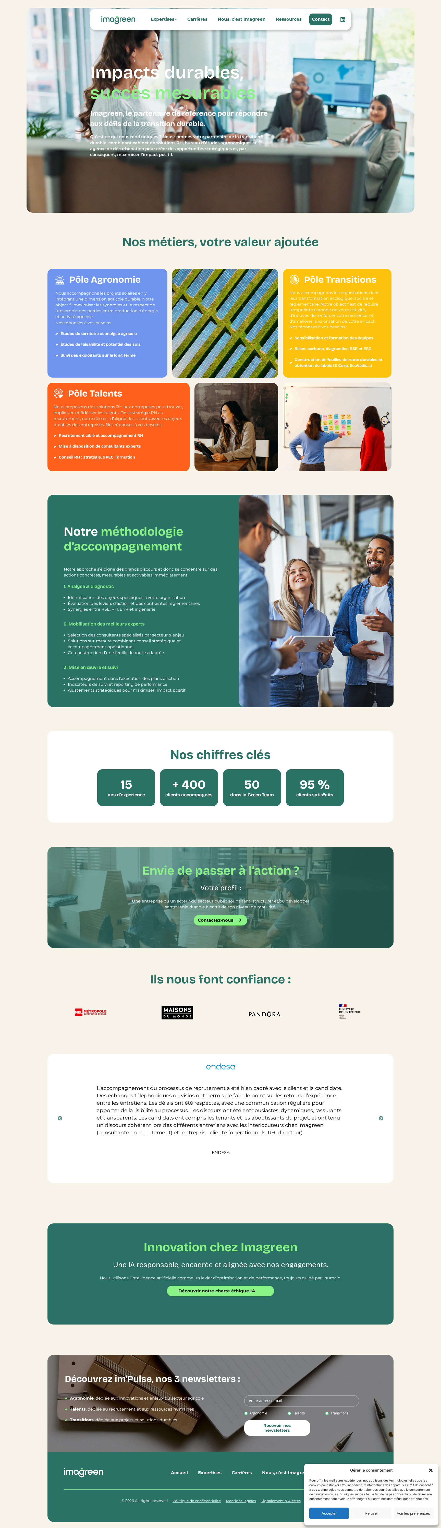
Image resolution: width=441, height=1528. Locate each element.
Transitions (339, 1413)
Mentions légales (241, 1501)
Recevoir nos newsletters (277, 1428)
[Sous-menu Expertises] (176, 19)
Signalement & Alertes (281, 1501)
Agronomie (258, 1413)
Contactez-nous (215, 920)
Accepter (329, 1513)
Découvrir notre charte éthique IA (216, 1290)
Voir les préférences (413, 1513)
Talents (299, 1413)
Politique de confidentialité (197, 1501)
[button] (430, 1470)
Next (381, 1118)
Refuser (371, 1513)
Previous (60, 1118)
